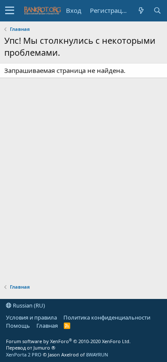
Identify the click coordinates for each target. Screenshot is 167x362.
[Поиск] (157, 10)
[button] (10, 10)
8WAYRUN (97, 354)
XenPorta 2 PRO (24, 354)
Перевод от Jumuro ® (30, 347)
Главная (47, 325)
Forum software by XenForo (68, 341)
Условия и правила (31, 317)
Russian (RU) (28, 305)
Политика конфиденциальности (106, 317)
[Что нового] (141, 10)
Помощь (18, 325)
